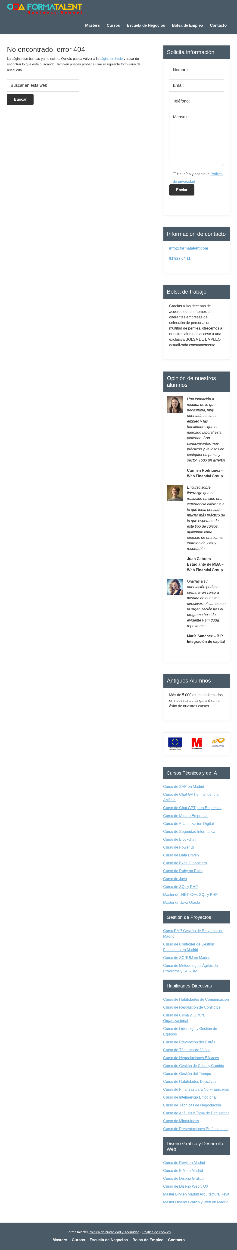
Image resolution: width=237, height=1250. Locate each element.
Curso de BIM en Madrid (183, 1171)
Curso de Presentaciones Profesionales (195, 1129)
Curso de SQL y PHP (180, 887)
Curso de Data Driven (181, 855)
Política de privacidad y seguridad (114, 1232)
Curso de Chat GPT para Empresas (192, 808)
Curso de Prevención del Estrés (189, 1042)
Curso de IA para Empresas (185, 816)
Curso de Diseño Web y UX (186, 1186)
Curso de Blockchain (180, 839)
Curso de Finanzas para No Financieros (196, 1089)
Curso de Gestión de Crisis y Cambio (193, 1066)
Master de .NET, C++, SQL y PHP (190, 895)
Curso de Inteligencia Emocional (190, 1097)
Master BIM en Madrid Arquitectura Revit (196, 1194)
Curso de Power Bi (178, 847)
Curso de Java (175, 879)
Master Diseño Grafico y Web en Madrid (195, 1202)
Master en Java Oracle (181, 902)
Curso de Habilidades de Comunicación (196, 999)
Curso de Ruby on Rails (183, 871)
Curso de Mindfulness (181, 1121)
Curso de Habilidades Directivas (189, 1081)
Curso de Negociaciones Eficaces (191, 1058)
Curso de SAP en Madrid (183, 786)
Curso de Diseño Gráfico (183, 1178)
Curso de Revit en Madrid (184, 1163)
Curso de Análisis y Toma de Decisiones (196, 1113)
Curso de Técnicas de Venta (186, 1050)
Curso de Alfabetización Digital (188, 824)
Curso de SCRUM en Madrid (186, 958)
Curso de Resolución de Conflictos (191, 1007)
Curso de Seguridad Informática (189, 831)
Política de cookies (156, 1232)
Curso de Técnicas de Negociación (192, 1105)
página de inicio (111, 59)
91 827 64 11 (179, 258)
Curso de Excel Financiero (185, 863)
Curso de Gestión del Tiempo (187, 1074)
